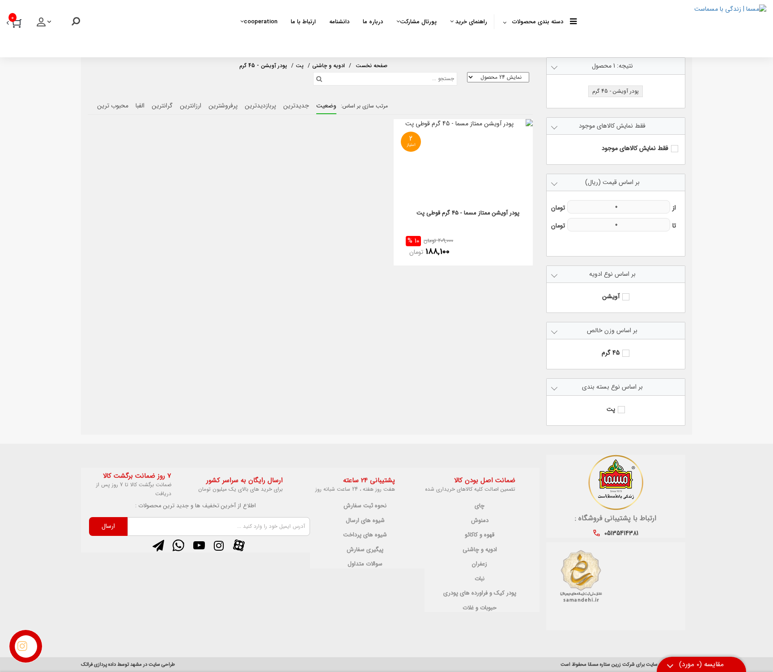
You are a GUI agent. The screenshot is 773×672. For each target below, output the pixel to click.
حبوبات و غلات (480, 608)
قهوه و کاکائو (479, 535)
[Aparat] (239, 545)
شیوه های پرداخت (365, 535)
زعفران (479, 564)
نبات (479, 578)
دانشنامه (339, 21)
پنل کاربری (44, 24)
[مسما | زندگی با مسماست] (672, 26)
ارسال (108, 526)
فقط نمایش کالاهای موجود (635, 148)
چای (479, 505)
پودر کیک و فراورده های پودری (479, 593)
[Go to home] (371, 65)
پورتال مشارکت (418, 21)
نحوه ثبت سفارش (365, 505)
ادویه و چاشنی (480, 549)
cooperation (260, 21)
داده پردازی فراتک (98, 664)
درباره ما (373, 21)
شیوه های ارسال (365, 520)
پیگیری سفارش (365, 549)
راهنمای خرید (470, 21)
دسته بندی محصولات (537, 21)
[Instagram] (219, 545)
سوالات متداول (365, 564)
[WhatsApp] (178, 545)
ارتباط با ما (303, 21)
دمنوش (479, 520)
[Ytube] (198, 545)
